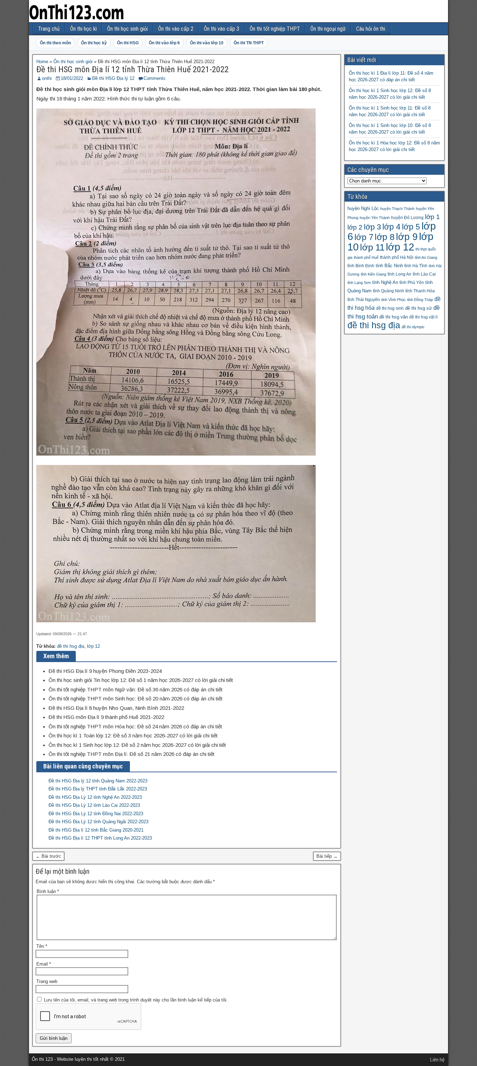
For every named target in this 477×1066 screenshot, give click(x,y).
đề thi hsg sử (418, 308)
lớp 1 (432, 216)
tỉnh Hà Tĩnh (415, 266)
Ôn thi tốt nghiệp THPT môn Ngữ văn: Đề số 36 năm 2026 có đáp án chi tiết (135, 689)
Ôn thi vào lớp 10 (206, 42)
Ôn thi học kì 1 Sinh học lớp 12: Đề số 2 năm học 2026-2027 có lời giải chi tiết (137, 745)
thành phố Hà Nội (396, 257)
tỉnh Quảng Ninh (388, 290)
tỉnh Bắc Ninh (389, 265)
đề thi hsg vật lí (423, 317)
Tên (41, 946)
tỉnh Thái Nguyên (363, 300)
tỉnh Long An (399, 274)
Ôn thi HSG (128, 42)
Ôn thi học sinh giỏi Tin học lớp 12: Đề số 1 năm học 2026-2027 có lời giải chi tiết (141, 680)
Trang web (46, 981)
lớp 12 (93, 646)
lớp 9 (407, 237)
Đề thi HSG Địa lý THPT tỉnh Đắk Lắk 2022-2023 (98, 788)
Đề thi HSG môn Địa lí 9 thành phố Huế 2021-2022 (106, 717)
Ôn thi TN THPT (249, 42)
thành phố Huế (366, 257)
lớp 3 (372, 227)
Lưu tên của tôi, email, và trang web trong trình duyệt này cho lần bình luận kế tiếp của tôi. (136, 1000)
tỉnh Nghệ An (385, 282)
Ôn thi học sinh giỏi (127, 28)
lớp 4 (391, 226)
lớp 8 (385, 237)
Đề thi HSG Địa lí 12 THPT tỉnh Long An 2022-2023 (100, 838)
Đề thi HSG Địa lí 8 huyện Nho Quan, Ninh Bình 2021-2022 (116, 708)
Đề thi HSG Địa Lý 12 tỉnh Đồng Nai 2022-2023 (96, 813)
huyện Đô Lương (407, 218)
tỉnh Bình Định (360, 266)
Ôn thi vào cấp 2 (175, 28)
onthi (47, 78)
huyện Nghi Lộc (363, 208)
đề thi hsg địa (70, 646)
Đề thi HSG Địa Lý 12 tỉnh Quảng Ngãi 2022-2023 (98, 821)
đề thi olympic (413, 327)
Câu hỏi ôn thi (370, 28)
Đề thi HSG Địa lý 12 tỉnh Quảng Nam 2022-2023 (98, 780)
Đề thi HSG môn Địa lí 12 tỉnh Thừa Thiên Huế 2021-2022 (132, 69)
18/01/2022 (72, 78)
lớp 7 (363, 237)
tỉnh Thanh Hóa (420, 291)
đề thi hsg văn (393, 317)
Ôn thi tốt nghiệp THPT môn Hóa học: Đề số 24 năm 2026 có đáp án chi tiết (135, 726)
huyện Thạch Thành (397, 209)
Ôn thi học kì (83, 28)
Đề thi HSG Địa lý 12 (113, 78)
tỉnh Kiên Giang (373, 274)
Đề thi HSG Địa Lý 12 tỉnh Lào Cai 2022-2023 (94, 805)
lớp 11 (372, 247)
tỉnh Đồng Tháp (420, 300)
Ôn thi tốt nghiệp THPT (275, 28)
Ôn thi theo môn (55, 42)
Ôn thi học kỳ (94, 42)
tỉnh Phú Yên (411, 282)
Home (42, 61)
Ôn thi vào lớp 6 (164, 42)
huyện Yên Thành (375, 218)
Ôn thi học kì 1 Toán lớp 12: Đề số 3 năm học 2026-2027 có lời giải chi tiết (133, 735)
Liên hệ (437, 1060)
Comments (155, 78)
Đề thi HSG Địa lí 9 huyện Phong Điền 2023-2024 (105, 671)
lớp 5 (411, 226)
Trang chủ (49, 28)
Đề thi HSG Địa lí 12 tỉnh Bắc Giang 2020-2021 (96, 830)
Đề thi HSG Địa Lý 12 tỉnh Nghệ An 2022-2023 (95, 797)
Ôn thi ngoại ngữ (328, 28)
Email (43, 964)
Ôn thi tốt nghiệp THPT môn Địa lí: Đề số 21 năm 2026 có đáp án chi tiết (131, 754)
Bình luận (48, 891)
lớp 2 (354, 227)
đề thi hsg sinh (390, 308)
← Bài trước (48, 856)
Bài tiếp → (327, 856)
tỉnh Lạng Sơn (359, 282)
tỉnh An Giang (426, 257)
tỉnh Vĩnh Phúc (393, 300)
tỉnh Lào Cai (424, 274)
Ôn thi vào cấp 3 (221, 28)
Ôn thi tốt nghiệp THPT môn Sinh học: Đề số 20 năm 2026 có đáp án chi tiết (135, 698)
